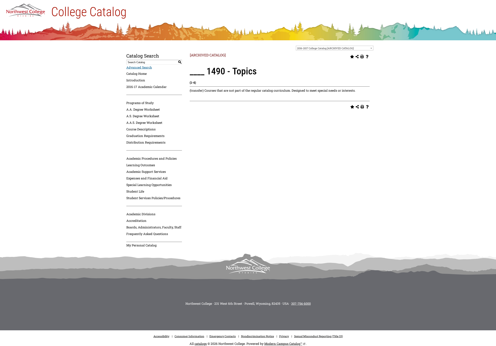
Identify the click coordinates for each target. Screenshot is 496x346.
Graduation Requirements (145, 136)
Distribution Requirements (145, 142)
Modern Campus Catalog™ (283, 344)
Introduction (135, 80)
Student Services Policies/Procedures (153, 198)
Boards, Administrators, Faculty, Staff (153, 227)
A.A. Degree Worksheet (143, 109)
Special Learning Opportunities (149, 185)
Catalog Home (136, 73)
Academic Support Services (146, 172)
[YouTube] (254, 317)
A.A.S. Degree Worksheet (144, 122)
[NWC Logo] (25, 9)
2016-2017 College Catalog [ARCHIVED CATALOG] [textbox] (325, 48)
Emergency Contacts (222, 336)
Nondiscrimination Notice (257, 336)
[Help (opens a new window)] (367, 56)
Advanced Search (139, 67)
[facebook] (230, 317)
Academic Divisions (140, 214)
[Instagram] (219, 317)
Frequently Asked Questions (147, 234)
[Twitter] (242, 317)
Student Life (135, 191)
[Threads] (265, 317)
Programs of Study (140, 103)
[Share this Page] (357, 56)
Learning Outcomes (140, 165)
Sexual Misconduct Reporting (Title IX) (318, 336)
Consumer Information (189, 336)
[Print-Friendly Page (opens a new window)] (362, 56)
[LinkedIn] (277, 317)
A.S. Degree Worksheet (142, 116)
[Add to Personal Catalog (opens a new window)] (352, 56)
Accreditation (136, 221)
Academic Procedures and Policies (151, 158)
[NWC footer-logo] (248, 266)
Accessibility (161, 336)
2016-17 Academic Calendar (146, 87)
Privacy (284, 336)
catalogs (201, 344)
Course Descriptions (141, 129)
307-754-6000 (301, 303)
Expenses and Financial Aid (147, 178)
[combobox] (334, 48)
